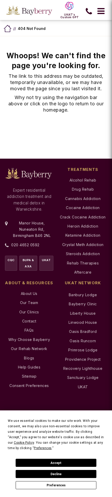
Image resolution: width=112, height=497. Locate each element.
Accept (56, 463)
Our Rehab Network (29, 348)
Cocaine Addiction (83, 207)
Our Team (29, 302)
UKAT (46, 260)
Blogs (29, 358)
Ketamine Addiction (83, 235)
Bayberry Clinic (83, 304)
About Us (29, 293)
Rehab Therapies (83, 263)
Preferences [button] (43, 448)
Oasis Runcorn (83, 341)
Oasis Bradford (83, 331)
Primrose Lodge (82, 350)
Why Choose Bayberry (29, 339)
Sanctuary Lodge (83, 377)
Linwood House (83, 322)
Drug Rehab (83, 189)
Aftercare (83, 272)
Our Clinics (29, 312)
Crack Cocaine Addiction (83, 217)
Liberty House (83, 313)
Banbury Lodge (83, 295)
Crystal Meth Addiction (83, 244)
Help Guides (29, 367)
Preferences (56, 485)
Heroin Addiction (82, 226)
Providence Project (83, 359)
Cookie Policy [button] (24, 442)
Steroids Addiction (83, 253)
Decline (56, 474)
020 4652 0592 (25, 245)
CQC (11, 260)
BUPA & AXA (28, 263)
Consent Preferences (29, 385)
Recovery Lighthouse (83, 368)
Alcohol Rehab (83, 180)
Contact (29, 321)
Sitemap (29, 376)
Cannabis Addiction (83, 198)
